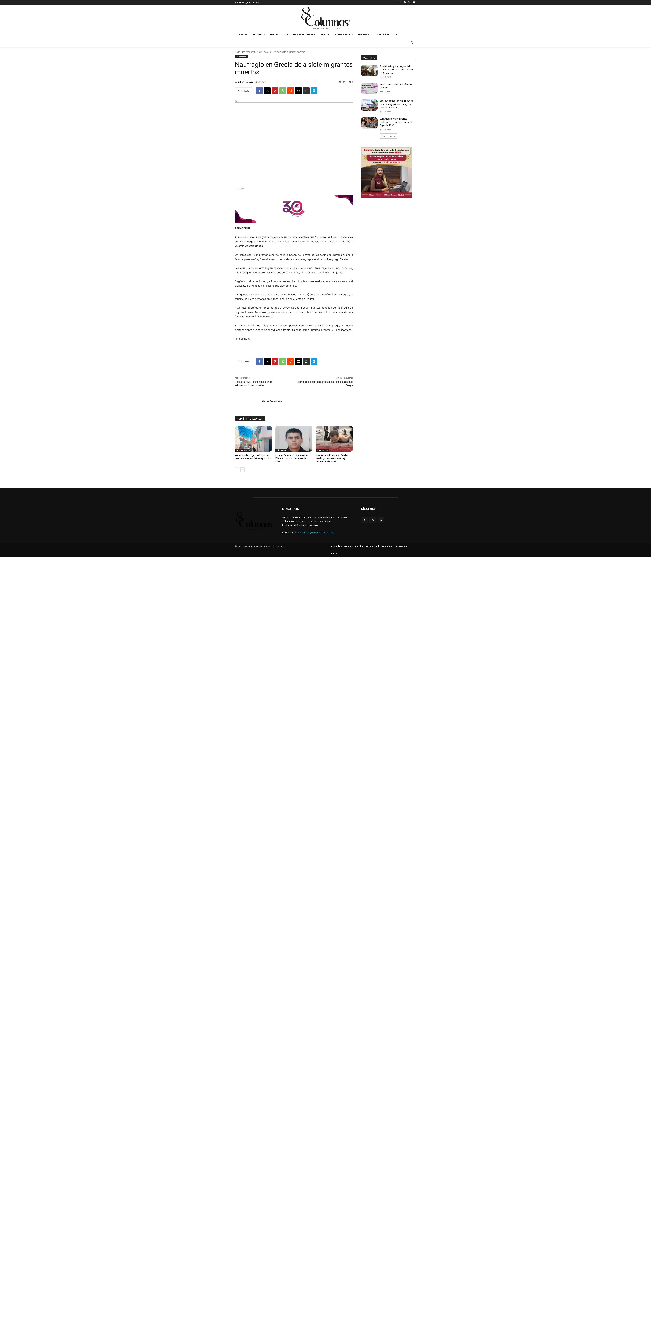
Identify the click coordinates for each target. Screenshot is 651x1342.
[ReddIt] (290, 90)
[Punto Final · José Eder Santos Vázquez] (369, 88)
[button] (412, 43)
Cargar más (387, 136)
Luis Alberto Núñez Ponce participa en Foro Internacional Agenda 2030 (396, 122)
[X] (409, 2)
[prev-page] (237, 469)
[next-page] (242, 469)
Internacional (248, 51)
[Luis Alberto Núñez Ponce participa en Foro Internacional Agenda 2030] (369, 123)
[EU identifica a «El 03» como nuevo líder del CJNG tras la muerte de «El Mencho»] (294, 439)
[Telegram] (314, 90)
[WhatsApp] (282, 90)
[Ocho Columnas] (249, 401)
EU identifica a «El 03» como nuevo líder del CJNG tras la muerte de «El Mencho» (292, 458)
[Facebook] (400, 2)
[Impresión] (306, 90)
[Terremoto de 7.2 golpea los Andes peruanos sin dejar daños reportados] (253, 439)
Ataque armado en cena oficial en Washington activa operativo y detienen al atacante (332, 458)
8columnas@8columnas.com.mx (315, 532)
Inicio (237, 51)
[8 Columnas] (325, 18)
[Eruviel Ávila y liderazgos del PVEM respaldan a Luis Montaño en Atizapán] (369, 70)
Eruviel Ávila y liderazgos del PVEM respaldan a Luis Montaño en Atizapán (397, 69)
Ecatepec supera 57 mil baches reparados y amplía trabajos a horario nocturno (396, 104)
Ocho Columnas (245, 82)
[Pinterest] (275, 90)
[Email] (298, 90)
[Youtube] (414, 2)
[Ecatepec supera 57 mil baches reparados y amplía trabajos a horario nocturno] (369, 105)
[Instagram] (405, 2)
